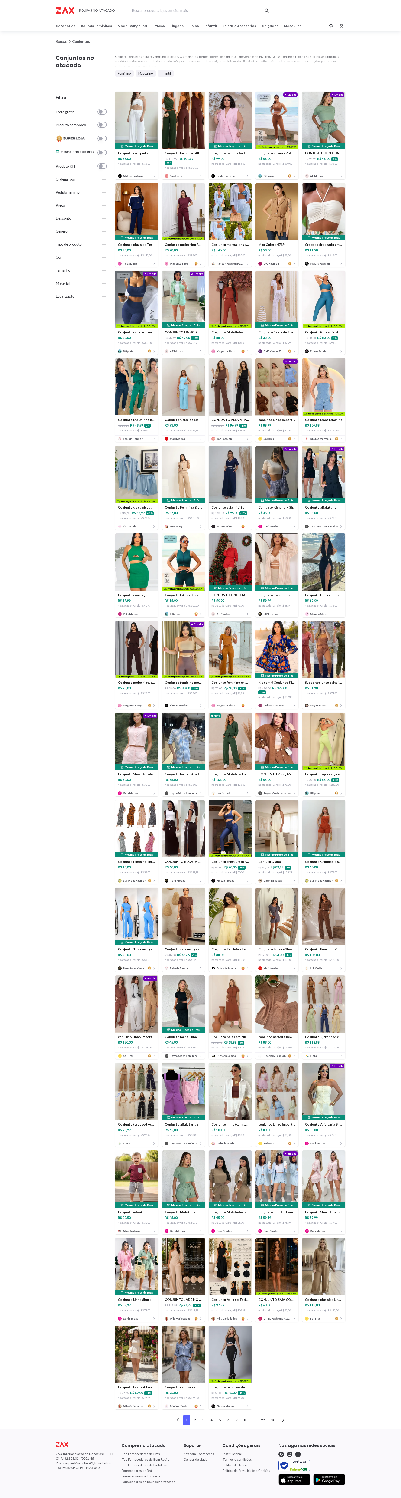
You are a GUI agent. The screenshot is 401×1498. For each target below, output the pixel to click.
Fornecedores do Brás (137, 1470)
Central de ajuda (195, 1459)
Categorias (65, 26)
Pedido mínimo (68, 192)
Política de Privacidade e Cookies (246, 1470)
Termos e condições (237, 1459)
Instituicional (232, 1454)
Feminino (124, 73)
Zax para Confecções (199, 1454)
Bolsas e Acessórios (239, 26)
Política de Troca (235, 1465)
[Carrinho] (331, 26)
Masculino (293, 26)
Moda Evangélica (132, 26)
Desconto (63, 218)
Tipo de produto (69, 244)
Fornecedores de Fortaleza (141, 1476)
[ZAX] (65, 10)
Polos (194, 26)
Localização (65, 296)
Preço (60, 205)
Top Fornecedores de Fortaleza (144, 1465)
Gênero (62, 231)
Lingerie (177, 26)
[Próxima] (283, 1420)
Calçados (270, 26)
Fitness (158, 26)
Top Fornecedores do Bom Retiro (146, 1459)
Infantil (210, 26)
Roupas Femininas (96, 26)
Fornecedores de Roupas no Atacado (148, 1482)
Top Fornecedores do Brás (141, 1454)
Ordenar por (65, 179)
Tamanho (63, 270)
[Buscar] (266, 10)
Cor (59, 257)
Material (63, 283)
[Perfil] (341, 26)
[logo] (84, 1444)
